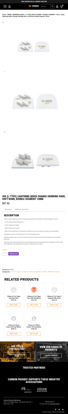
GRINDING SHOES (18, 14)
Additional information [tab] (22, 209)
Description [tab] (8, 209)
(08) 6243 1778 (8, 404)
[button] (34, 22)
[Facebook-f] (55, 409)
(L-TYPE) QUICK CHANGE (33, 14)
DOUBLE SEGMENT (49, 14)
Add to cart (13, 254)
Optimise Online (55, 404)
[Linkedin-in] (62, 409)
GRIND (9, 14)
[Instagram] (59, 409)
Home (4, 14)
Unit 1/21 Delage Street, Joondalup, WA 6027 (18, 402)
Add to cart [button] (14, 305)
